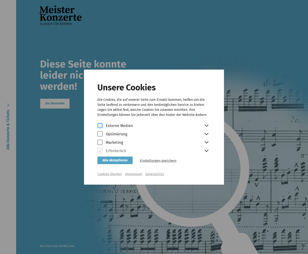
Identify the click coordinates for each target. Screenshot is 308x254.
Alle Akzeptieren (115, 160)
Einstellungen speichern (158, 161)
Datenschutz (154, 174)
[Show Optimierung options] (206, 134)
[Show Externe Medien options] (206, 126)
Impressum (133, 174)
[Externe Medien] (99, 126)
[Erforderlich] (99, 151)
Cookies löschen (109, 174)
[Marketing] (99, 142)
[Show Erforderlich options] (206, 151)
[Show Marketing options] (206, 143)
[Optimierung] (99, 134)
